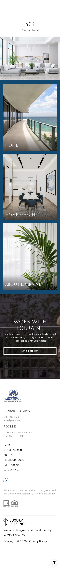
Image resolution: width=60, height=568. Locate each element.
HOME (6, 445)
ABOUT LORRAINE (13, 450)
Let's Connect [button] (30, 351)
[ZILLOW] (6, 481)
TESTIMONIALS (11, 464)
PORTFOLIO (9, 455)
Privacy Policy (38, 541)
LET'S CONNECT (12, 470)
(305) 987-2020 (11, 417)
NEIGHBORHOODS (13, 460)
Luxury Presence (14, 534)
